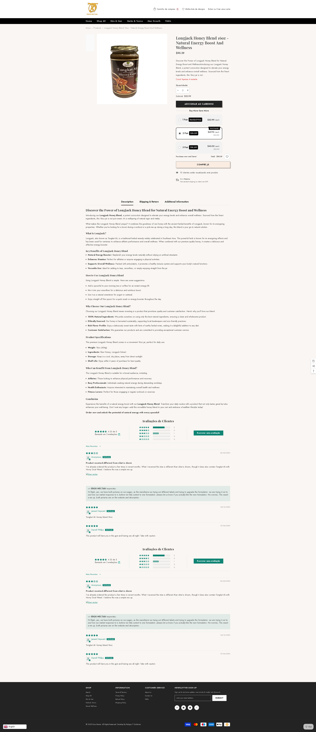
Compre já (203, 164)
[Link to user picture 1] (92, 479)
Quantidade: (182, 85)
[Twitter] (196, 707)
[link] (227, 157)
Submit (219, 698)
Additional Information (177, 201)
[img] (92, 453)
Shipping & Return (149, 201)
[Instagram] (183, 707)
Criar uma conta (223, 9)
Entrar (211, 9)
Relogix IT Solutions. (133, 724)
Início (88, 28)
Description (127, 201)
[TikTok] (190, 707)
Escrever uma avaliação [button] (208, 433)
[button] (144, 427)
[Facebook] (177, 707)
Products (97, 28)
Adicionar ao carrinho (199, 104)
